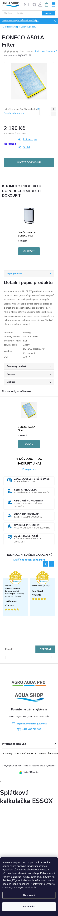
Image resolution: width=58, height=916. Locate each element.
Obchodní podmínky (25, 753)
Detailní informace (13, 113)
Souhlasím (29, 906)
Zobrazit (29, 251)
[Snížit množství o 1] (53, 114)
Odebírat (45, 649)
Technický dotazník (48, 753)
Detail (29, 443)
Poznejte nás (29, 469)
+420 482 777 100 (31, 729)
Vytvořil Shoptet (31, 772)
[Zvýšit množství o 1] (53, 109)
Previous (45, 564)
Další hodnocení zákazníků (29, 560)
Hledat (48, 13)
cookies (6, 884)
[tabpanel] (29, 229)
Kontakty (7, 753)
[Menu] (53, 4)
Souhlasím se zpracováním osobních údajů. (29, 657)
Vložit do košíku (29, 162)
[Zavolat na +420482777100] (34, 4)
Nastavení (29, 895)
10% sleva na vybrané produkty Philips (20, 20)
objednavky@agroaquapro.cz (32, 723)
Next (51, 564)
